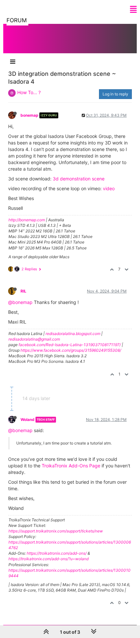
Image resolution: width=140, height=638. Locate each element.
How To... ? (29, 92)
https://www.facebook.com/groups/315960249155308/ (71, 350)
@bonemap (20, 302)
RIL (23, 291)
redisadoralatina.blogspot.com (73, 333)
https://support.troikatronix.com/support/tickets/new (55, 531)
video (109, 188)
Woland (28, 419)
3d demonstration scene (79, 178)
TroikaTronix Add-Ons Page (71, 465)
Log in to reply (115, 94)
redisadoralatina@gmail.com (34, 339)
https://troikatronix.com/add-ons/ (57, 553)
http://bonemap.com (26, 219)
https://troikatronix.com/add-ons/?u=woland (48, 558)
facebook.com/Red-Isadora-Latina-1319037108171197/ (70, 344)
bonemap (29, 115)
